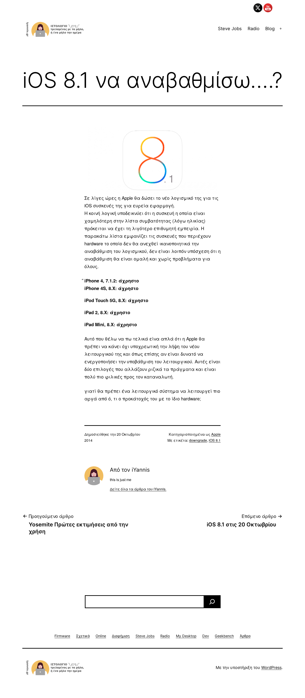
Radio (253, 28)
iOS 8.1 (215, 440)
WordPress (271, 667)
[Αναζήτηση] (212, 601)
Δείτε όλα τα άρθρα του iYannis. (138, 489)
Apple (216, 434)
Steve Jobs (230, 28)
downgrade (198, 440)
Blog (270, 28)
